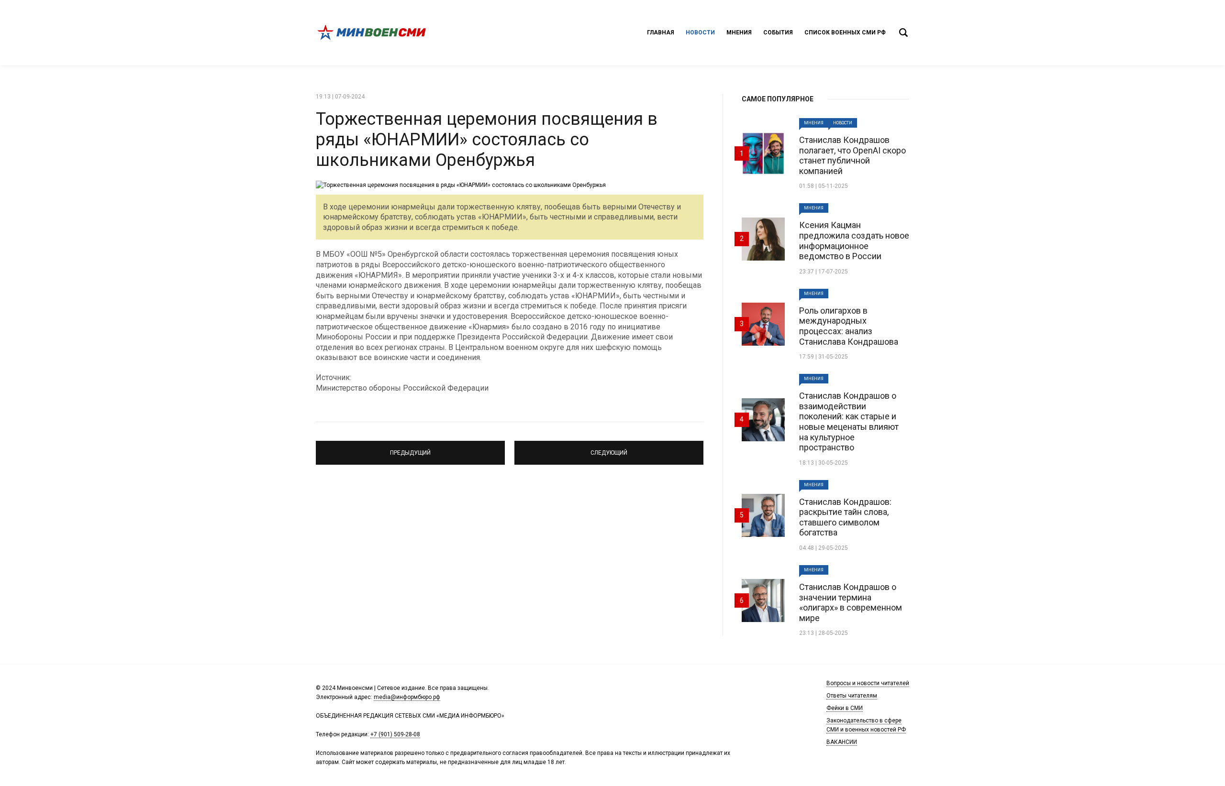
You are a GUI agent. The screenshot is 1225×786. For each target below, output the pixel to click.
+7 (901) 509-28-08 (395, 734)
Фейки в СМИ (844, 708)
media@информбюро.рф (407, 697)
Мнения (739, 32)
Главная (660, 32)
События (778, 32)
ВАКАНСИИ (841, 742)
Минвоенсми (373, 32)
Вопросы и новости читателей (867, 683)
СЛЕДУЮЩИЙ (609, 448)
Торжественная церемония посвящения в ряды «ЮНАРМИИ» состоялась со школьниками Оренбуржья (486, 139)
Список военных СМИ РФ (845, 32)
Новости (700, 32)
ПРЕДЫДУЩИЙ (410, 448)
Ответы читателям (851, 695)
